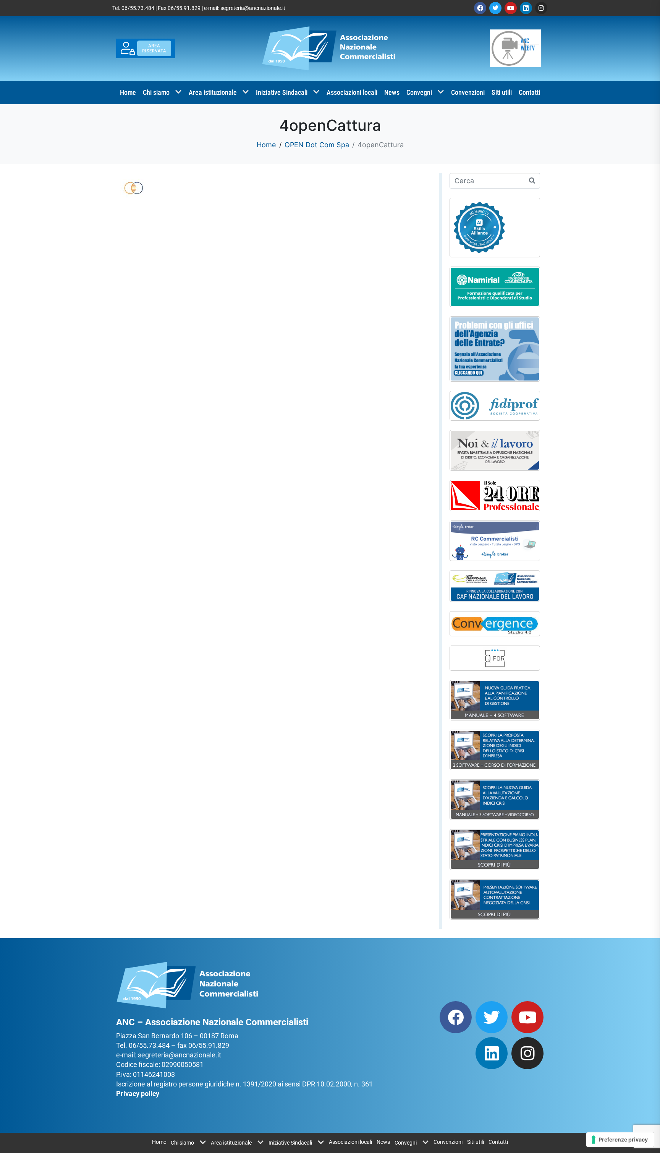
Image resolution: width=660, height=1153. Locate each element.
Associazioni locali (352, 92)
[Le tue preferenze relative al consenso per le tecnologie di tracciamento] (620, 1139)
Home (128, 92)
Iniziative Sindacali (281, 92)
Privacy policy (137, 1094)
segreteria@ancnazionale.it (252, 8)
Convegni (419, 92)
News (392, 92)
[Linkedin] (526, 8)
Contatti (529, 92)
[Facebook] (480, 8)
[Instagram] (541, 8)
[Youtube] (511, 8)
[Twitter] (495, 8)
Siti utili (502, 92)
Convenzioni (468, 92)
